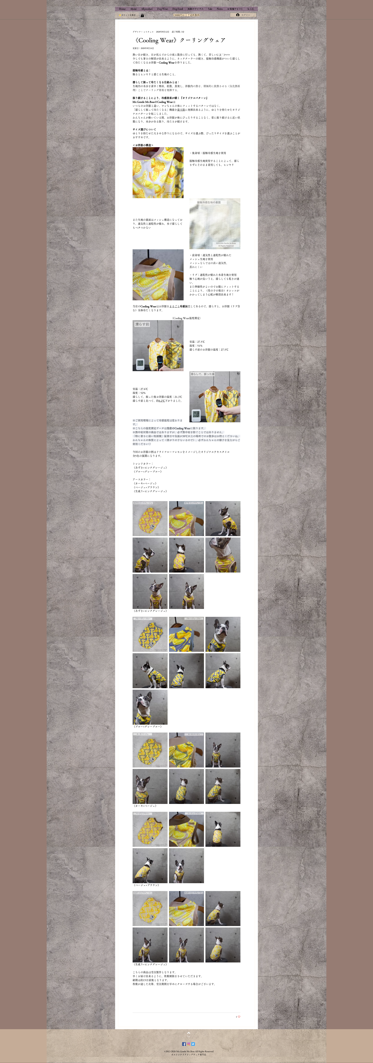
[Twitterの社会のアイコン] (193, 1044)
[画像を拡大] (150, 518)
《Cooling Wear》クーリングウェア (179, 40)
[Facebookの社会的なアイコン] (184, 1044)
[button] (142, 15)
